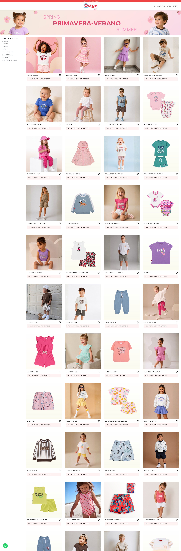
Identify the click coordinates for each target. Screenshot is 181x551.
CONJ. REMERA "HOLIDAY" (152, 372)
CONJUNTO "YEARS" (72, 322)
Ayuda (169, 6)
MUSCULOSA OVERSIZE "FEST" (153, 75)
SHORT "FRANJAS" (33, 322)
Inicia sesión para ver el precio (39, 79)
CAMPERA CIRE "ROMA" (73, 174)
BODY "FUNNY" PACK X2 (151, 223)
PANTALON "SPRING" (150, 322)
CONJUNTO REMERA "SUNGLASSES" (116, 421)
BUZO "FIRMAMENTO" (72, 223)
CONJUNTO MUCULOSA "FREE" (114, 124)
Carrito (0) (176, 6)
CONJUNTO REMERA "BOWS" (114, 174)
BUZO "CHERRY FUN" (150, 421)
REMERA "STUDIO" (33, 75)
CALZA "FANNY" (71, 124)
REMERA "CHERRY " (111, 372)
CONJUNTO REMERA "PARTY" (114, 273)
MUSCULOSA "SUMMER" (112, 223)
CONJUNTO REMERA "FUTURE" (153, 174)
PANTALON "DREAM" (33, 174)
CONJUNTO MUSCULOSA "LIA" (36, 223)
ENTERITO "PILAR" (32, 372)
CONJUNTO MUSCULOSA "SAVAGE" (77, 273)
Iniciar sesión (161, 6)
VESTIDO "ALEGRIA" (72, 372)
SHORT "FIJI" (31, 421)
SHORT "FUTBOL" (110, 470)
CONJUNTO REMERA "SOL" (74, 470)
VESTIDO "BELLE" (110, 75)
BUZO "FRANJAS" (32, 470)
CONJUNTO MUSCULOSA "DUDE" (37, 520)
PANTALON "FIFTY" (110, 322)
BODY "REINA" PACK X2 (151, 124)
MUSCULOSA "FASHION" (151, 520)
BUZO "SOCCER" (149, 470)
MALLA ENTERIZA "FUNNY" (74, 520)
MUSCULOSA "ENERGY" (34, 273)
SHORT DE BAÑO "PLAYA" (113, 520)
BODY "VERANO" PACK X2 (35, 124)
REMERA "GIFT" (148, 273)
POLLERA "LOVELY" (72, 421)
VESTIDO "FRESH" (71, 75)
